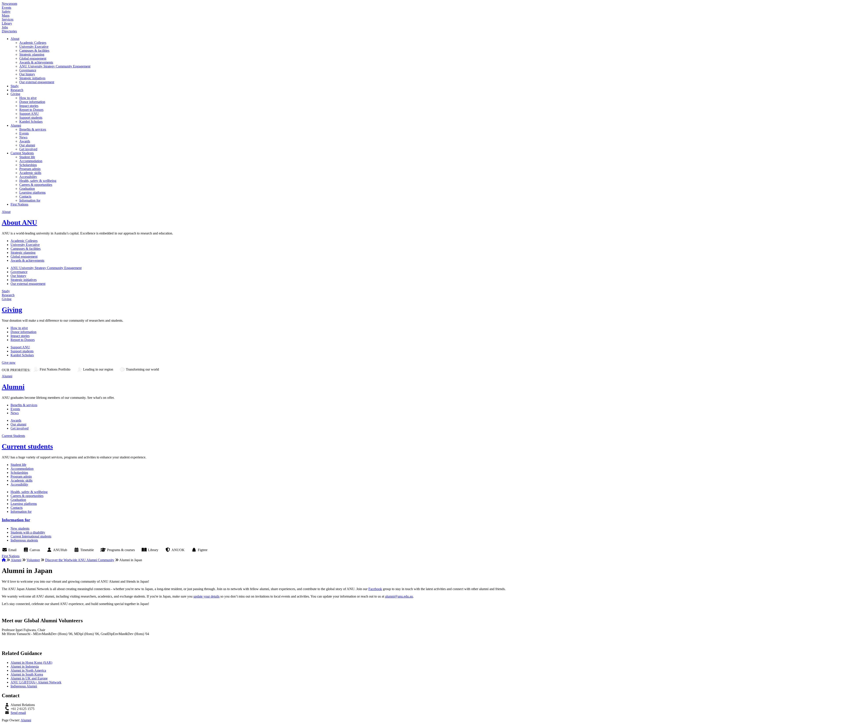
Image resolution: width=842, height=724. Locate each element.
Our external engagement (36, 82)
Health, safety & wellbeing (37, 181)
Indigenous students (24, 540)
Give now (9, 362)
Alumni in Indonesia (25, 666)
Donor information (32, 102)
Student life (27, 157)
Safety (6, 11)
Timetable (87, 550)
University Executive (33, 46)
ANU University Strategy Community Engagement (54, 66)
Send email (18, 713)
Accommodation (30, 161)
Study (15, 86)
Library (7, 23)
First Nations (19, 204)
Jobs (5, 27)
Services (7, 19)
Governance (27, 70)
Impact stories (28, 106)
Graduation (27, 188)
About (15, 39)
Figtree (202, 550)
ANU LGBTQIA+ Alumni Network (36, 682)
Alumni (16, 125)
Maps (5, 15)
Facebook (375, 589)
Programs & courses (121, 550)
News (23, 137)
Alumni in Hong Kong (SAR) (31, 662)
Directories (9, 31)
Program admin (30, 169)
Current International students (31, 536)
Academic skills (30, 173)
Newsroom (9, 3)
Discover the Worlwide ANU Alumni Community (79, 560)
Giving (15, 94)
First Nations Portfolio (55, 369)
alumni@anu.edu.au (399, 596)
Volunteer (33, 560)
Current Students (22, 153)
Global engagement (32, 58)
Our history (27, 74)
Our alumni (27, 145)
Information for (29, 200)
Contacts (25, 196)
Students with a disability (28, 532)
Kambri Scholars (31, 121)
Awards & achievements (36, 62)
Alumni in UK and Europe (29, 678)
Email (12, 550)
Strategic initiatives (32, 78)
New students (20, 528)
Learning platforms (32, 192)
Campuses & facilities (34, 50)
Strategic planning (31, 54)
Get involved (28, 149)
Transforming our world (142, 369)
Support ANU (29, 113)
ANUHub (60, 550)
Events (6, 7)
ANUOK (178, 550)
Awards (24, 141)
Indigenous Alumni (24, 686)
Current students (27, 446)
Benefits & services (32, 129)
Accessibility (28, 177)
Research (17, 90)
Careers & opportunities (35, 184)
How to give (28, 98)
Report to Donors (31, 110)
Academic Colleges (32, 42)
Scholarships (28, 165)
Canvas (35, 550)
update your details (206, 596)
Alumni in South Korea (27, 674)
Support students (30, 117)
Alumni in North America (28, 670)
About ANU (19, 222)
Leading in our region (98, 369)
